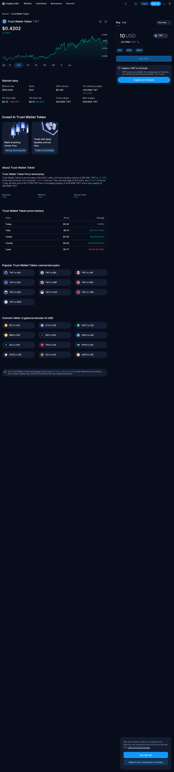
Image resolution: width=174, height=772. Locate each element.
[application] (54, 48)
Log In (144, 3)
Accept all (146, 755)
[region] (145, 753)
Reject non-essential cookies (146, 762)
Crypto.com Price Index (65, 371)
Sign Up (155, 3)
